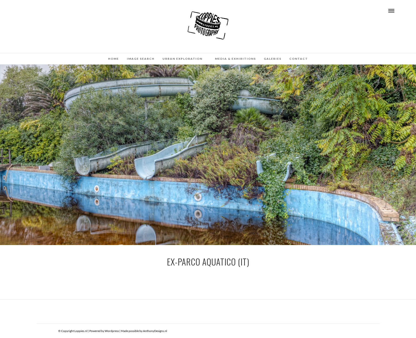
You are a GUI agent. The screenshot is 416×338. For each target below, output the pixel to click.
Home (113, 58)
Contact (298, 58)
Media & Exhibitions (235, 58)
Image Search (141, 58)
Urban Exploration (182, 58)
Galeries (272, 58)
